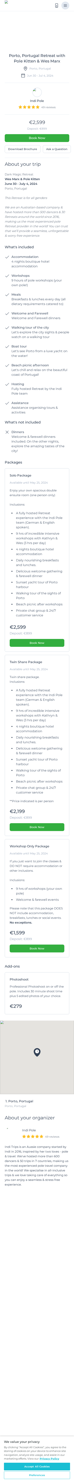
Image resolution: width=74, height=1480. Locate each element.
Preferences (37, 1475)
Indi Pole (29, 1130)
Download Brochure (22, 149)
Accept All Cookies (37, 1466)
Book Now (37, 138)
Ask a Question (56, 149)
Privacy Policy (49, 1458)
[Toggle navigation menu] (65, 5)
